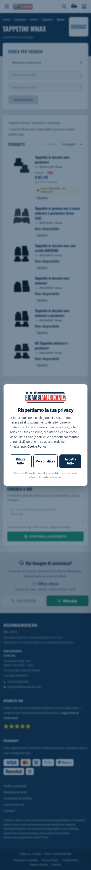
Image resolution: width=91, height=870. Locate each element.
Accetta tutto (70, 461)
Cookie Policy (36, 446)
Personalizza (45, 461)
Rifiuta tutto (20, 461)
